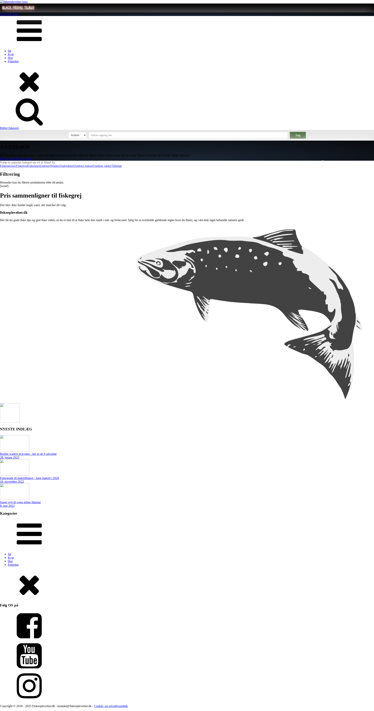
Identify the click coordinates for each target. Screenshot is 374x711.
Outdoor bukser (83, 166)
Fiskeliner (33, 166)
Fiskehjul (21, 166)
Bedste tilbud (8, 158)
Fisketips (13, 61)
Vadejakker (67, 166)
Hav (10, 57)
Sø (9, 50)
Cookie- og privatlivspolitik (111, 706)
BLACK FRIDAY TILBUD (18, 8)
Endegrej (45, 166)
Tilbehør (117, 166)
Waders (55, 166)
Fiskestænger (8, 166)
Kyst (11, 54)
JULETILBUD (9, 14)
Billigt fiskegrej (9, 128)
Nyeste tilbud (24, 158)
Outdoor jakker (102, 166)
